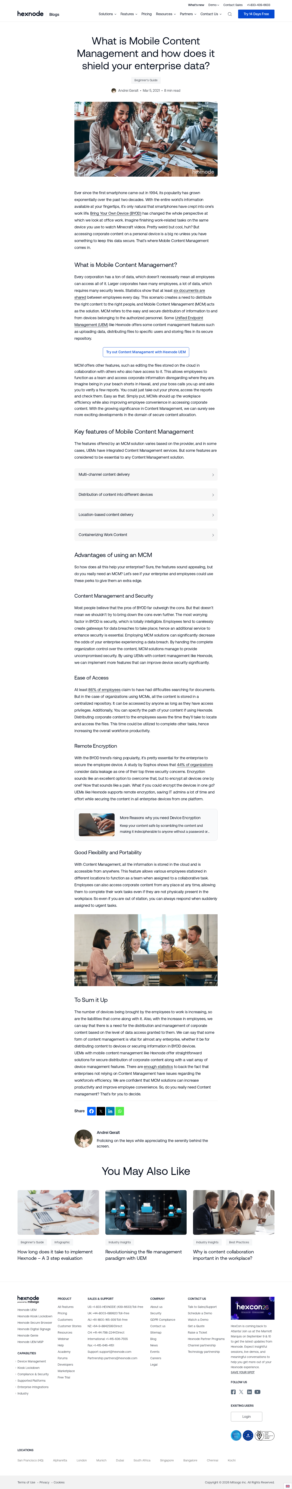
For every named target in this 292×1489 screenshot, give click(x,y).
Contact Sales (233, 5)
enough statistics (158, 1066)
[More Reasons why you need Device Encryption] (146, 824)
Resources (65, 1332)
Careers (155, 1358)
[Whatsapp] (119, 1111)
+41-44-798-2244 (106, 1332)
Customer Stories (69, 1326)
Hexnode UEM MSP (30, 1342)
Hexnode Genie (28, 1335)
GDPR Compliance (162, 1319)
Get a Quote (196, 1326)
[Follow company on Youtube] (257, 1391)
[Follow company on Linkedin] (249, 1391)
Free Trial (64, 1377)
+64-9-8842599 (105, 1326)
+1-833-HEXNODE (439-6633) (115, 1307)
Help (61, 1345)
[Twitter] (101, 1111)
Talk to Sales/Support (202, 1307)
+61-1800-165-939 (108, 1319)
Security (155, 1313)
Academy (64, 1351)
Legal (154, 1364)
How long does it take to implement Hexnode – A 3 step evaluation (55, 1255)
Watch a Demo (198, 1319)
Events (154, 1351)
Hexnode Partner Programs (206, 1339)
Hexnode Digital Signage (34, 1329)
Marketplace (66, 1371)
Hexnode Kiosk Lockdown (35, 1316)
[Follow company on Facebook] (233, 1391)
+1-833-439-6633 (258, 5)
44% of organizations (195, 764)
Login (246, 1417)
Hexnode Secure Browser (35, 1322)
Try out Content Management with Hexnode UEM (146, 352)
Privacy (45, 1482)
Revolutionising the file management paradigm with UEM (143, 1255)
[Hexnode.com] (30, 14)
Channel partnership (202, 1345)
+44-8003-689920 (108, 1313)
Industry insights (120, 1242)
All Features (66, 1307)
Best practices (239, 1242)
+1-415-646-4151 (101, 1345)
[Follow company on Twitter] (241, 1391)
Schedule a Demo (200, 1313)
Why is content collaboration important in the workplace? (223, 1255)
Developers (65, 1364)
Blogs (54, 14)
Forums (63, 1358)
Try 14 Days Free (256, 14)
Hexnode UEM (27, 1310)
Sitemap (155, 1332)
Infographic (62, 1242)
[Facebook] (91, 1111)
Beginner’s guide (146, 80)
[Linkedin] (110, 1111)
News (154, 1345)
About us (156, 1307)
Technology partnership (204, 1351)
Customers (65, 1319)
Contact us (157, 1326)
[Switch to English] (288, 1486)
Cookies (59, 1482)
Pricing (147, 14)
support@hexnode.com (109, 1351)
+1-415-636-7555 (108, 1339)
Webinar (63, 1339)
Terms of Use (27, 1482)
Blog (153, 1339)
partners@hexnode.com (112, 1358)
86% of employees (104, 689)
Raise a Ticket (197, 1332)
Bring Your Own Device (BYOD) (115, 213)
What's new (196, 5)
